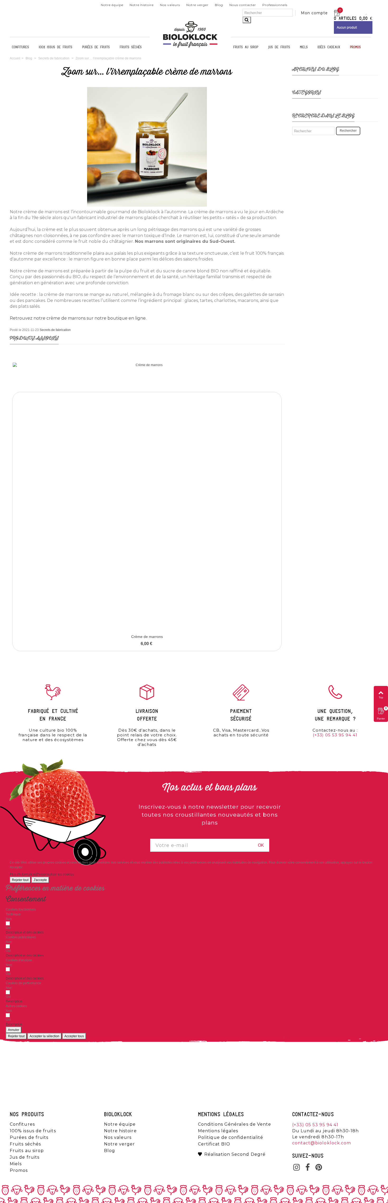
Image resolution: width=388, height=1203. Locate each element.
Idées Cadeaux (329, 47)
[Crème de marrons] (147, 497)
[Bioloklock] (190, 47)
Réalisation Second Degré (235, 1154)
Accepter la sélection (44, 1036)
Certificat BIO (214, 1144)
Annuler (13, 1030)
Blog (219, 5)
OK (261, 845)
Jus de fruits (279, 47)
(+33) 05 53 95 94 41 (335, 734)
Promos (355, 47)
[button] (25, 932)
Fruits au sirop (245, 47)
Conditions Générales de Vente (234, 1124)
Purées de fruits (96, 47)
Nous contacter (242, 5)
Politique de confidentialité (230, 1137)
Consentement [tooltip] (26, 899)
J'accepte (40, 880)
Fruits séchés (131, 47)
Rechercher (348, 130)
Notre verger (197, 5)
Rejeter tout (20, 880)
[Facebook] (307, 1167)
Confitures (20, 47)
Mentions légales (218, 1131)
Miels (304, 47)
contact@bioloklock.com (321, 1142)
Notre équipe (112, 5)
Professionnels (274, 5)
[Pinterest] (318, 1167)
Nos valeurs (170, 5)
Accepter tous (74, 1036)
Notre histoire (142, 5)
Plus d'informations (23, 874)
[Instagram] (296, 1167)
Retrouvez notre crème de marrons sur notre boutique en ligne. (78, 318)
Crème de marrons (147, 636)
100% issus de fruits (55, 47)
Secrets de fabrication (55, 330)
